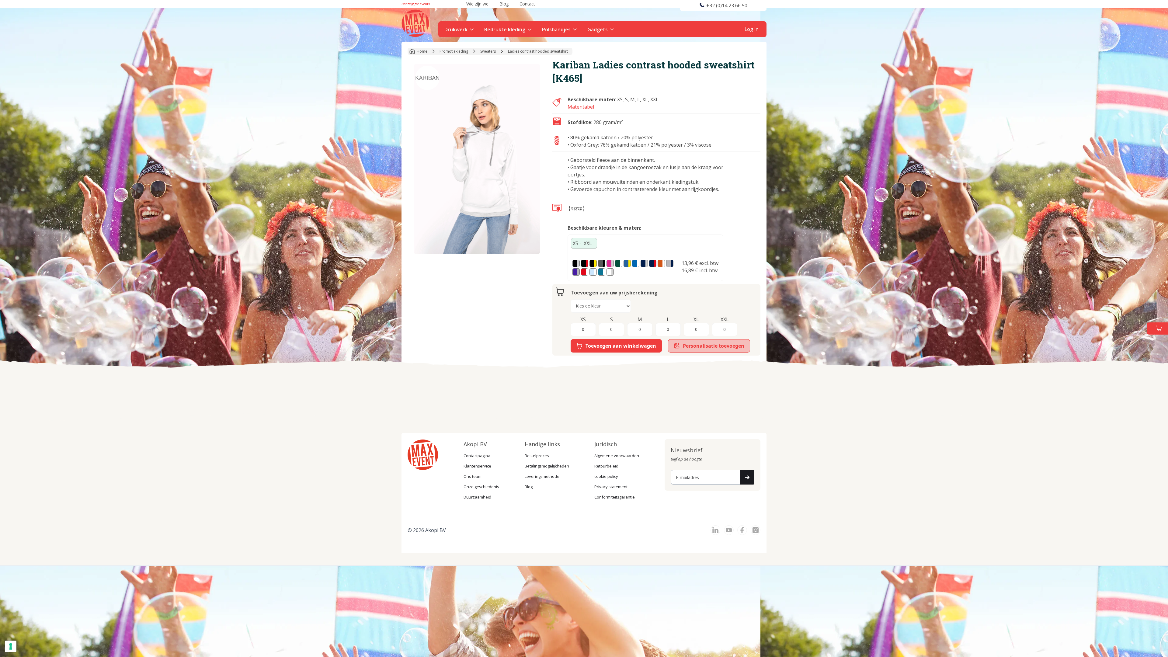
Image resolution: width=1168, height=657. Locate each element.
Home (422, 51)
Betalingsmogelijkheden (547, 466)
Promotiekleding (454, 51)
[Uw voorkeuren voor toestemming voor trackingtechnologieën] (10, 646)
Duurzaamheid (477, 497)
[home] (416, 22)
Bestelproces (537, 455)
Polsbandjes (556, 29)
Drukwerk (456, 29)
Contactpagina (477, 455)
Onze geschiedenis (481, 486)
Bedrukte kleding (504, 29)
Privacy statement (610, 486)
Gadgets (597, 29)
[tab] (584, 243)
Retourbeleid (606, 466)
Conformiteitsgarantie (614, 497)
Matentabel (581, 106)
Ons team (472, 476)
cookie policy (606, 476)
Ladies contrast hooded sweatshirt (538, 51)
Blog (529, 486)
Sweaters (488, 51)
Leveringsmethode (542, 476)
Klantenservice (477, 466)
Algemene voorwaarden (616, 455)
